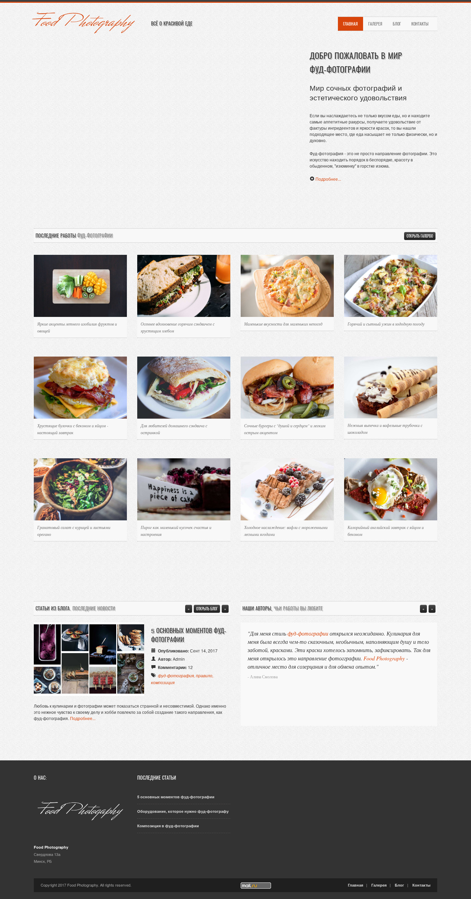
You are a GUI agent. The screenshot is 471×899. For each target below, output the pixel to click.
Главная (350, 24)
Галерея (375, 24)
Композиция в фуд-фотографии (168, 825)
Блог (397, 24)
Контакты (420, 24)
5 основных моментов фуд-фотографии (175, 796)
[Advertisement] (235, 204)
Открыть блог (207, 608)
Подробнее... (328, 179)
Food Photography (83, 21)
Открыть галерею (420, 236)
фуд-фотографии (308, 633)
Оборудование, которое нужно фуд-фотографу (183, 811)
